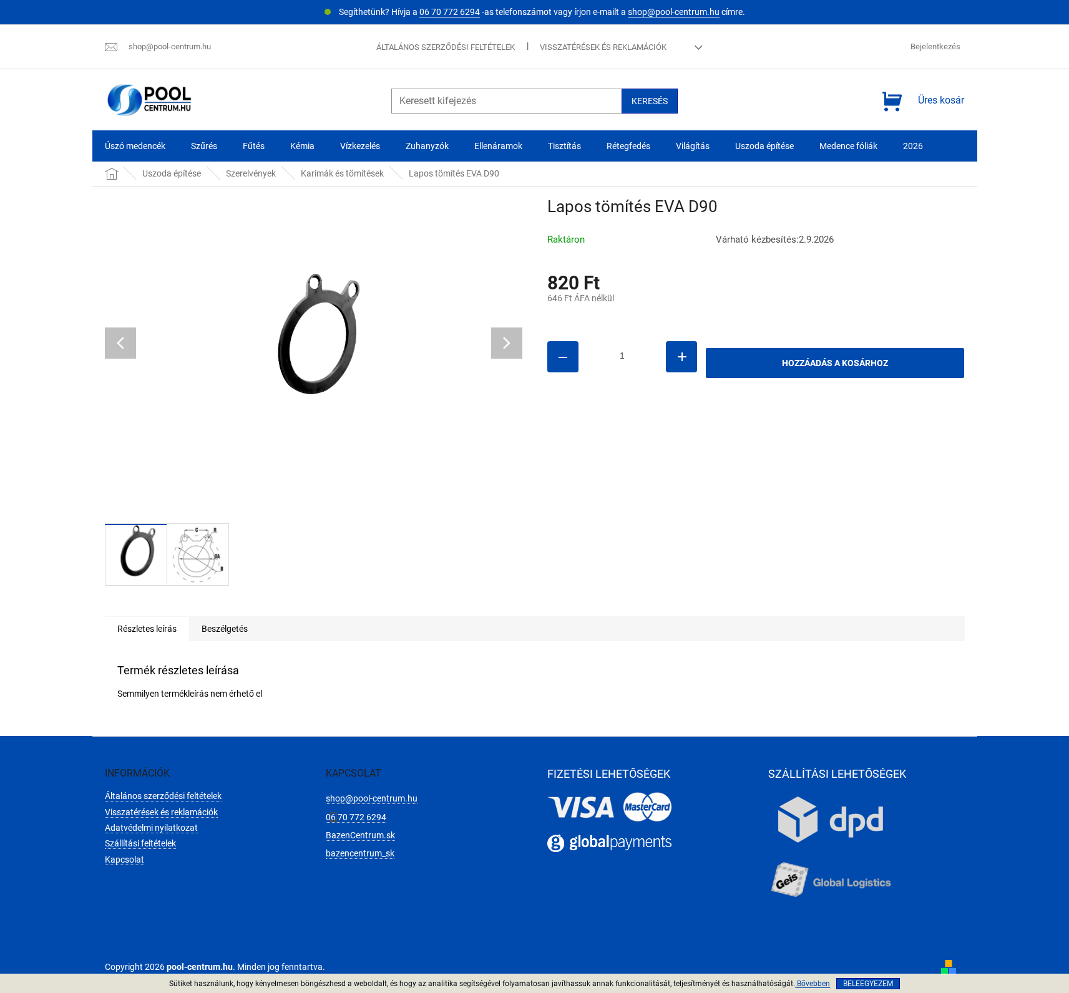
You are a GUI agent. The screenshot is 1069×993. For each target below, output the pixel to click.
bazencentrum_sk (360, 853)
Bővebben (812, 983)
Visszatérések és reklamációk (603, 47)
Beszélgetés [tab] (225, 629)
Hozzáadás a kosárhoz (835, 363)
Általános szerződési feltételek (445, 47)
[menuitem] (135, 146)
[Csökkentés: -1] (562, 356)
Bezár (633, 420)
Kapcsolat (124, 860)
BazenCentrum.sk (360, 835)
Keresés (650, 101)
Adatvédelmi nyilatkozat (151, 828)
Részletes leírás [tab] (147, 629)
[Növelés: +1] (681, 356)
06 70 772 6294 (449, 12)
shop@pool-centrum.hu (674, 12)
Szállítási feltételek (140, 843)
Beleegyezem (868, 983)
